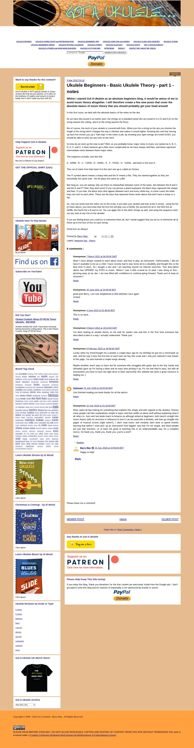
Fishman (30, 374)
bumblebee (20, 387)
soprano (18, 645)
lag (49, 413)
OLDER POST (170, 519)
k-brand (36, 407)
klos (46, 410)
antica (24, 376)
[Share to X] (109, 236)
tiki (31, 441)
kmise (17, 413)
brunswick (45, 385)
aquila (44, 376)
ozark (55, 428)
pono (55, 431)
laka (53, 413)
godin (36, 401)
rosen (24, 436)
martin (55, 420)
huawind (49, 404)
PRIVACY (121, 48)
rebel (41, 434)
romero (18, 436)
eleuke (23, 395)
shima (46, 436)
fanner (17, 399)
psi (28, 434)
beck (46, 379)
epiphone (36, 395)
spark (42, 439)
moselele (42, 423)
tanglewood (20, 441)
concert (18, 628)
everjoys (44, 395)
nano (35, 425)
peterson (32, 431)
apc (38, 376)
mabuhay (29, 417)
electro (18, 632)
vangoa (34, 444)
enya (29, 395)
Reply (76, 280)
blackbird (26, 382)
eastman (45, 392)
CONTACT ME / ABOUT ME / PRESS (142, 48)
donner (33, 392)
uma (28, 443)
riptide (46, 434)
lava (23, 415)
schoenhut (32, 436)
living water (46, 415)
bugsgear (54, 385)
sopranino (19, 641)
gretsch (55, 401)
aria (57, 376)
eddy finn (54, 392)
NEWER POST (75, 519)
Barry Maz (82, 236)
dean (44, 390)
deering (48, 390)
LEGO (46, 374)
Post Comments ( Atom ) (129, 529)
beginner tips (81, 240)
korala (37, 413)
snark (25, 439)
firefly (29, 399)
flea (33, 398)
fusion (26, 401)
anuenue (32, 376)
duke (39, 392)
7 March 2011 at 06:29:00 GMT (101, 256)
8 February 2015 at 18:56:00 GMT (103, 348)
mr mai (50, 422)
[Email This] (102, 236)
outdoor (44, 428)
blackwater (35, 382)
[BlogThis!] (106, 236)
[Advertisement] (61, 32)
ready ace (34, 434)
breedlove (19, 385)
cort (24, 390)
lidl (40, 415)
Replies (80, 442)
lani (56, 413)
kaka (50, 407)
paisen (17, 431)
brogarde (28, 385)
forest (50, 399)
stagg (48, 439)
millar (31, 422)
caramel (39, 387)
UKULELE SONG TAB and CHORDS (116, 42)
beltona (52, 379)
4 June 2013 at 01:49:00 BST (100, 310)
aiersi (51, 374)
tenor (17, 650)
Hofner (40, 374)
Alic (16, 374)
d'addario (37, 390)
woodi (56, 446)
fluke (44, 398)
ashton (25, 379)
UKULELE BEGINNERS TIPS (88, 42)
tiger (27, 441)
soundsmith (33, 439)
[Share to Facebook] (112, 236)
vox (52, 444)
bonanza (53, 381)
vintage (41, 444)
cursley (30, 390)
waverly (40, 446)
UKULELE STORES (94, 45)
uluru (23, 444)
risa (51, 434)
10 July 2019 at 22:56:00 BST (109, 448)
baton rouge (39, 379)
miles (26, 423)
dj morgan (24, 392)
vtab (56, 444)
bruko (37, 384)
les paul (35, 415)
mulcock (23, 425)
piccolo (18, 636)
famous (53, 395)
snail (17, 438)
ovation (50, 428)
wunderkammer (21, 448)
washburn (19, 446)
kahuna (42, 407)
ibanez (55, 404)
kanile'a (33, 410)
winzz (48, 446)
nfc (39, 425)
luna (23, 417)
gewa (31, 401)
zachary (30, 448)
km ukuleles (53, 410)
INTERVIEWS (109, 48)
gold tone (43, 401)
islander (21, 407)
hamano (18, 404)
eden (17, 395)
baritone (18, 619)
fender (23, 398)
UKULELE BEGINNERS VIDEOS (43, 45)
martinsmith (19, 423)
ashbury (18, 379)
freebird (55, 399)
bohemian (44, 382)
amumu (18, 376)
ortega (32, 428)
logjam (54, 415)
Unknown (78, 388)
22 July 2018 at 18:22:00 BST (98, 388)
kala (55, 406)
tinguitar (40, 441)
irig (16, 407)
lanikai (18, 415)
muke (17, 425)
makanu (48, 420)
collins (55, 387)
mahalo (55, 417)
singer (56, 436)
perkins (24, 431)
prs (25, 434)
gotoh (49, 401)
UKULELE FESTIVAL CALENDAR (71, 45)
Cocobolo (23, 374)
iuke (31, 407)
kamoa (25, 410)
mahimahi (19, 420)
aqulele (51, 376)
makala (40, 420)
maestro (48, 417)
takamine (55, 439)
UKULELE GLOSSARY (114, 45)
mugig (56, 423)
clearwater (48, 387)
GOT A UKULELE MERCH (153, 45)
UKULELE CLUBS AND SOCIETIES (147, 42)
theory (92, 240)
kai (47, 407)
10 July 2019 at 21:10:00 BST (100, 406)
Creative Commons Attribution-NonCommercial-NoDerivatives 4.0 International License (73, 735)
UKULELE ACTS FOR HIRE (90, 48)
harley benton (29, 404)
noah (44, 425)
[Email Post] (95, 236)
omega (26, 428)
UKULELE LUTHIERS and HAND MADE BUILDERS (57, 48)
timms (35, 441)
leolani (28, 415)
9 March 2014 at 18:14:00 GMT (101, 328)
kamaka (18, 410)
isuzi (27, 407)
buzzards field (30, 387)
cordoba (18, 389)
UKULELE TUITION (171, 42)
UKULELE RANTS (133, 45)
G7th (36, 374)
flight (38, 398)
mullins (30, 425)
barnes (30, 379)
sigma (51, 436)
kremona (43, 413)
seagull (40, 436)
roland (56, 434)
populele (19, 434)
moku (36, 423)
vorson (48, 444)
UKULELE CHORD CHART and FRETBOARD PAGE (55, 42)
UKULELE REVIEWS (24, 42)
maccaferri (38, 417)
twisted (52, 441)
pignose (48, 431)
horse (37, 404)
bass (17, 623)
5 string (18, 610)
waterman (30, 446)
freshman (19, 401)
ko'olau (23, 413)
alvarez (55, 374)
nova (50, 425)
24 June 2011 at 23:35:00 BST (101, 290)
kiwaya (41, 410)
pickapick (40, 431)
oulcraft (38, 428)
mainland (29, 420)
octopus (55, 425)
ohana (18, 428)
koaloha (30, 412)
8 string (18, 614)
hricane (42, 404)
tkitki (46, 441)
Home (123, 519)
